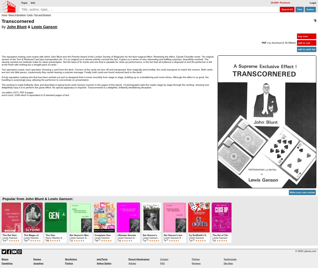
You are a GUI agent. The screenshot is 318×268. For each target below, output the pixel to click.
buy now (303, 36)
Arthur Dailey (104, 263)
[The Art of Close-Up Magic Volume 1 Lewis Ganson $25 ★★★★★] (222, 217)
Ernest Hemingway (139, 259)
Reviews (196, 263)
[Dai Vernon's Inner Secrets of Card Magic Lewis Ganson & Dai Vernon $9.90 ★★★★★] (174, 217)
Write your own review (302, 192)
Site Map (228, 263)
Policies (196, 259)
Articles (132, 263)
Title (299, 9)
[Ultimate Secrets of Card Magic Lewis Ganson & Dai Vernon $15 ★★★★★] (128, 217)
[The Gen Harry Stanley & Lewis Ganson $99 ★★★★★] (56, 217)
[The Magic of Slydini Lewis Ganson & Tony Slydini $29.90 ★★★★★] (33, 217)
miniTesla (102, 259)
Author (310, 9)
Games (37, 259)
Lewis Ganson (44, 27)
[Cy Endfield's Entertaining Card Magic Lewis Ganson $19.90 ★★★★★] (199, 217)
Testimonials (230, 259)
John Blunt (17, 27)
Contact (164, 259)
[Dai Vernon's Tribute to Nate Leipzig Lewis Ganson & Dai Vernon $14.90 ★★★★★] (151, 217)
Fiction (69, 263)
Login (313, 2)
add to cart (304, 43)
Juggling (38, 263)
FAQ (162, 263)
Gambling (7, 263)
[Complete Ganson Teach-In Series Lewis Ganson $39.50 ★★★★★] (104, 217)
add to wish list (306, 49)
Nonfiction (71, 259)
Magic (5, 259)
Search (287, 9)
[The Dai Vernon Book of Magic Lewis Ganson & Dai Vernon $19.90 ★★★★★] (11, 217)
